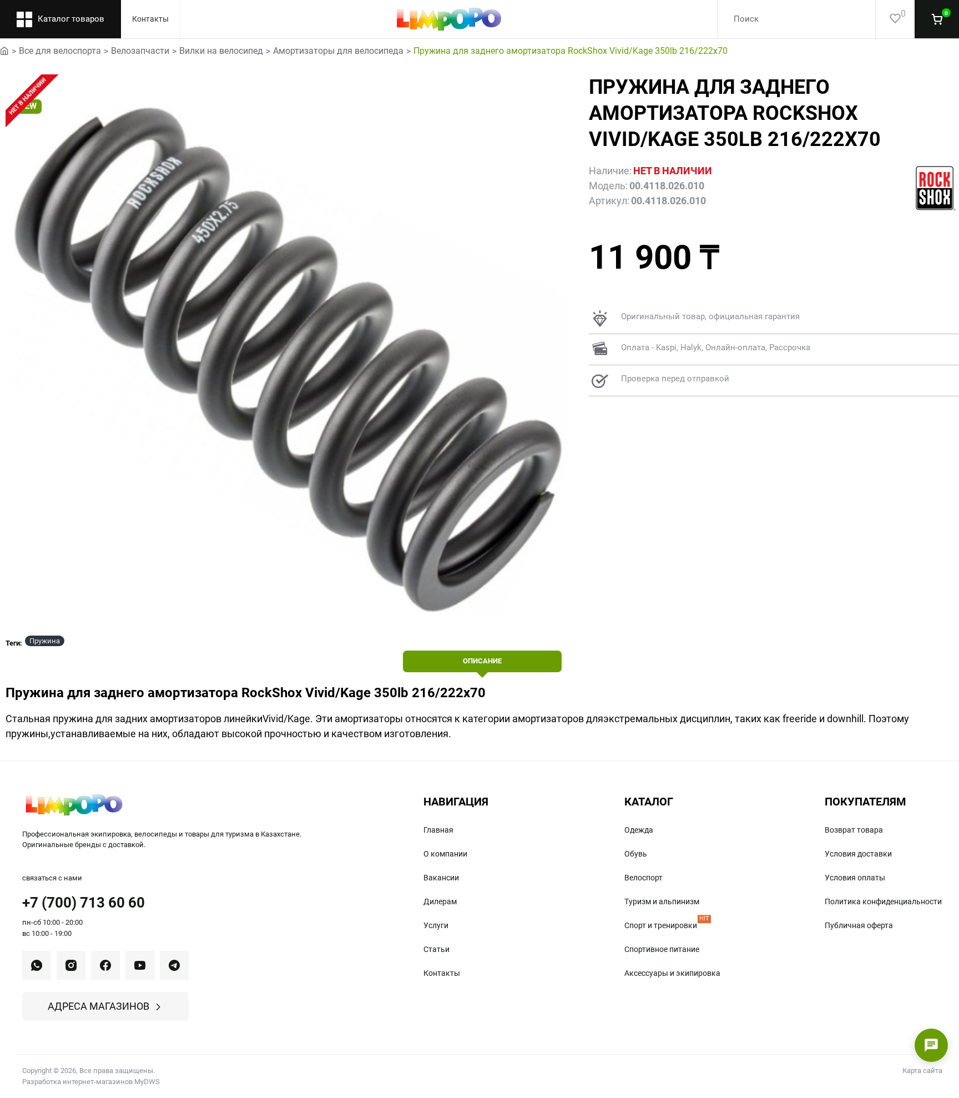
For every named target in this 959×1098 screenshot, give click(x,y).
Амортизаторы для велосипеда (338, 51)
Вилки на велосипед (221, 51)
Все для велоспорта (60, 51)
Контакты (150, 18)
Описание (482, 661)
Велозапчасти (140, 51)
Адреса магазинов (98, 1006)
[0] (888, 19)
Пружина (44, 641)
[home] (4, 50)
